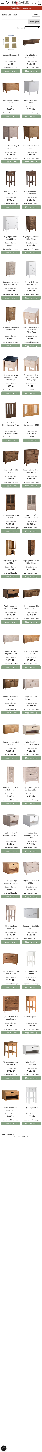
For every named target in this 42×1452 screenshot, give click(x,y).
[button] (2, 3)
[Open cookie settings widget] (3, 1448)
